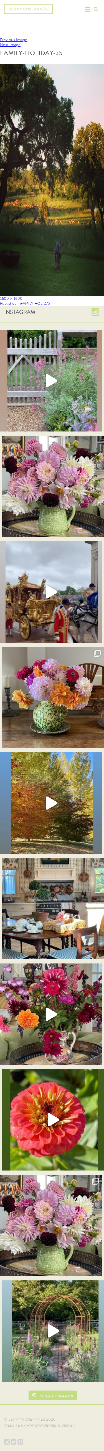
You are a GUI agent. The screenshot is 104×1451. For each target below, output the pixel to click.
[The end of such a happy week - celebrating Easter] (51, 1014)
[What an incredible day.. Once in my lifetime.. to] (51, 592)
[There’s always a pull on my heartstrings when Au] (51, 380)
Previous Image (13, 40)
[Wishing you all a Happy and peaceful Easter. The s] (51, 1225)
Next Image (10, 45)
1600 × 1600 (11, 298)
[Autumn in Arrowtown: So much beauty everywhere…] (51, 803)
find (95, 8)
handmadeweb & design (51, 1425)
